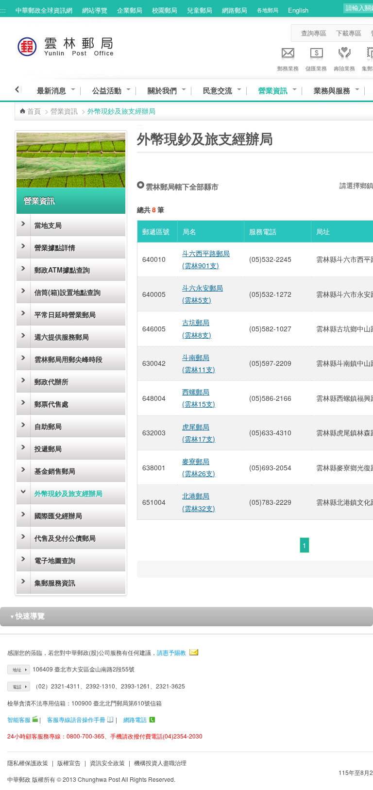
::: (3, 10)
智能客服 (19, 719)
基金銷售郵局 (54, 471)
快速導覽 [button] (27, 615)
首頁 (34, 111)
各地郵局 (267, 10)
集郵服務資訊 (54, 582)
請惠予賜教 (171, 652)
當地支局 (48, 225)
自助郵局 (48, 426)
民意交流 (217, 90)
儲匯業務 (316, 68)
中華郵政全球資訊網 (44, 10)
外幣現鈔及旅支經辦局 (68, 493)
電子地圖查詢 (54, 560)
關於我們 (162, 90)
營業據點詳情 (54, 247)
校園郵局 (164, 10)
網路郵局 (234, 10)
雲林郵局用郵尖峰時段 (68, 359)
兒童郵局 (199, 10)
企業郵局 (129, 10)
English (298, 10)
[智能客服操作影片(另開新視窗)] (35, 719)
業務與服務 (332, 90)
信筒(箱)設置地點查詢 (67, 292)
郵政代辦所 (51, 381)
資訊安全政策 (107, 762)
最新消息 (51, 90)
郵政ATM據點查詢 (62, 270)
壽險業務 (344, 68)
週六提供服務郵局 (61, 337)
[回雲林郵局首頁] (83, 45)
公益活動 (106, 90)
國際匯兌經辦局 (58, 515)
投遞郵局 (48, 448)
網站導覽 (94, 10)
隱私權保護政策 (27, 762)
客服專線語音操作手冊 (76, 719)
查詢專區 (313, 32)
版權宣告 (69, 762)
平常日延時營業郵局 (65, 314)
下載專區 (348, 32)
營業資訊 (273, 90)
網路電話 (135, 719)
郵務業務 (288, 68)
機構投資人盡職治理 (160, 762)
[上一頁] (18, 89)
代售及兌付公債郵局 (65, 538)
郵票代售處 (51, 404)
